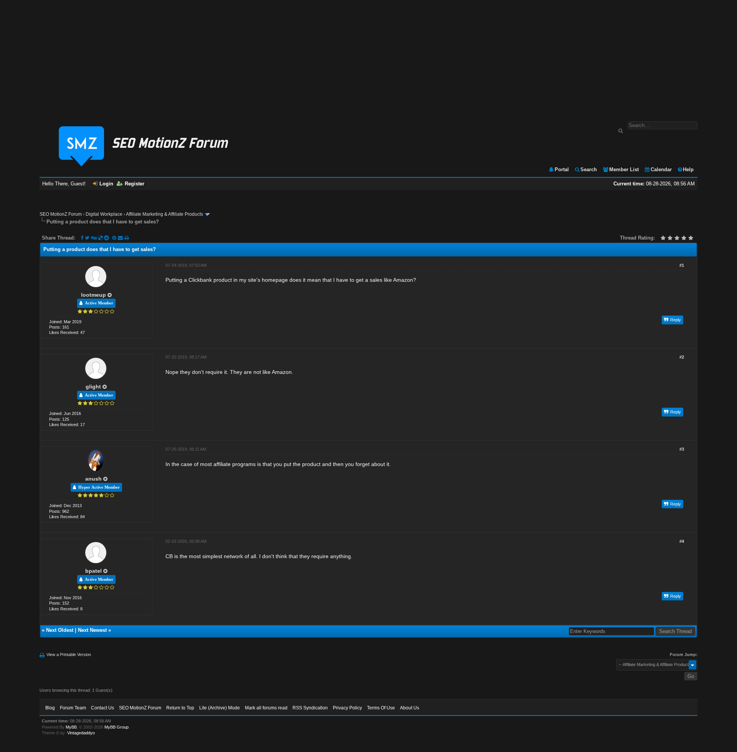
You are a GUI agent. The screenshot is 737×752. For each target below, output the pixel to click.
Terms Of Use (381, 708)
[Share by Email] (121, 238)
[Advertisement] (368, 57)
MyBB (71, 727)
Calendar (661, 169)
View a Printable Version (68, 654)
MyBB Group (116, 727)
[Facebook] (82, 238)
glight (93, 386)
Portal (562, 169)
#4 (681, 541)
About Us (409, 708)
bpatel (93, 571)
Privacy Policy (347, 708)
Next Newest (92, 630)
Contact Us (102, 708)
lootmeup (93, 295)
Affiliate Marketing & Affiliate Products (164, 214)
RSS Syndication (310, 708)
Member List (624, 169)
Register (134, 184)
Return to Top (180, 708)
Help (688, 169)
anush (93, 479)
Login (106, 184)
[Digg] (94, 238)
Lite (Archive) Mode (219, 708)
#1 (681, 265)
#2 (681, 357)
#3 (681, 449)
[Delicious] (100, 238)
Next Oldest (59, 630)
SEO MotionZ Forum (61, 214)
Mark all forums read (266, 708)
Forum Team (73, 708)
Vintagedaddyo (81, 733)
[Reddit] (106, 238)
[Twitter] (87, 238)
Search (588, 169)
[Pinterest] (115, 238)
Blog (50, 708)
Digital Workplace (104, 214)
